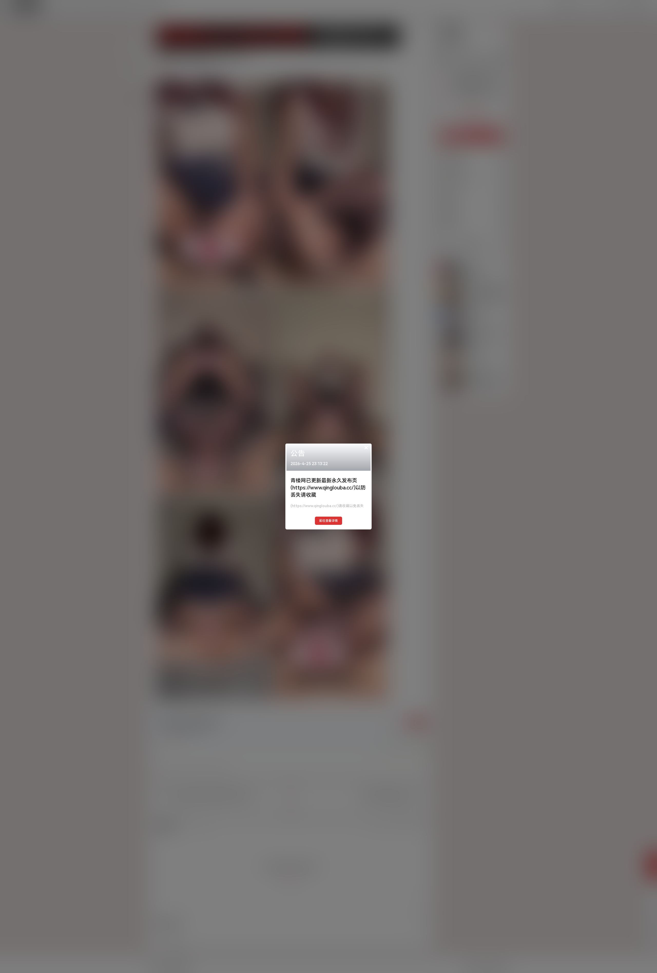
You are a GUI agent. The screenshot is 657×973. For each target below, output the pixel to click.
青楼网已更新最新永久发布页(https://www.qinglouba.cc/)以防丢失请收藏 (328, 487)
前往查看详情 (328, 521)
